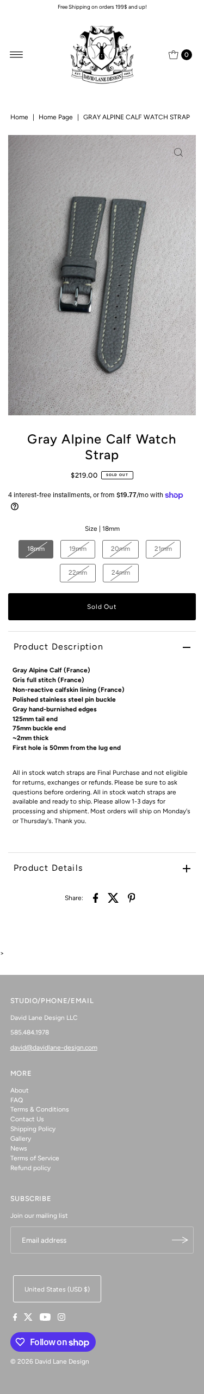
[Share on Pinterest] (131, 897)
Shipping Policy (32, 1129)
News (18, 1148)
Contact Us (27, 1119)
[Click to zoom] (178, 152)
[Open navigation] (16, 54)
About (19, 1090)
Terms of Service (34, 1158)
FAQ (16, 1100)
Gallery (20, 1138)
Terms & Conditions (39, 1109)
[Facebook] (15, 1319)
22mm (78, 572)
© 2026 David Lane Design (49, 1361)
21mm (163, 549)
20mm (120, 549)
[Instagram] (61, 1319)
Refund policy (30, 1168)
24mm (121, 572)
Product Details (48, 868)
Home (19, 117)
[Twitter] (28, 1319)
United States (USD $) (57, 1289)
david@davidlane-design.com (53, 1047)
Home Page (56, 117)
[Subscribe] (180, 1240)
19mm (77, 549)
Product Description (58, 646)
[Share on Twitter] (114, 897)
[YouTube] (45, 1319)
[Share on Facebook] (96, 897)
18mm (36, 549)
